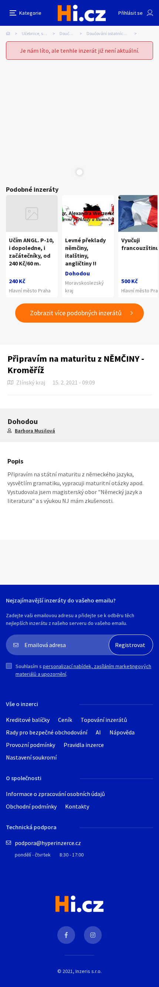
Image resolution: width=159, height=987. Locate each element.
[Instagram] (93, 935)
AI (98, 732)
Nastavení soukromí (31, 757)
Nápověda (122, 732)
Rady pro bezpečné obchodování (46, 732)
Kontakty (77, 806)
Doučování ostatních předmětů (114, 33)
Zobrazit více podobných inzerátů (76, 313)
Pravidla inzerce (84, 744)
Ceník (65, 719)
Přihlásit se (130, 13)
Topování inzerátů (104, 719)
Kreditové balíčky (28, 719)
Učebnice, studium (39, 33)
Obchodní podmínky (31, 806)
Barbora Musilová (35, 430)
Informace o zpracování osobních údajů (55, 793)
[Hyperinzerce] (82, 13)
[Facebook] (66, 935)
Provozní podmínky (30, 744)
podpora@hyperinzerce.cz (48, 843)
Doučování (70, 33)
